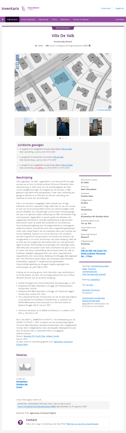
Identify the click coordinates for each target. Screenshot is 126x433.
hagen (84, 269)
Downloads (106, 8)
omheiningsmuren (89, 271)
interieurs (92, 269)
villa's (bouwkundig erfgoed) (94, 274)
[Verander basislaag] (17, 67)
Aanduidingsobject (28, 19)
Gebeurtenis (65, 19)
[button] (60, 138)
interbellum (95, 279)
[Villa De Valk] (63, 126)
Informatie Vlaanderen (104, 110)
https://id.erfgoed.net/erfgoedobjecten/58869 (37, 406)
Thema (54, 19)
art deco (89, 285)
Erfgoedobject (12, 19)
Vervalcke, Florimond (91, 290)
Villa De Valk (66, 149)
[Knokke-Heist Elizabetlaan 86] (30, 126)
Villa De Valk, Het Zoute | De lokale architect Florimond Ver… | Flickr (94, 253)
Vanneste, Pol (29, 336)
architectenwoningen (100, 266)
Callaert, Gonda (52, 336)
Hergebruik (119, 8)
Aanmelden (120, 19)
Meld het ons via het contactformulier (82, 424)
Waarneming (43, 19)
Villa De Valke (67, 165)
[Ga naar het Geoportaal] (17, 63)
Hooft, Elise (40, 336)
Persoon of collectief (80, 19)
